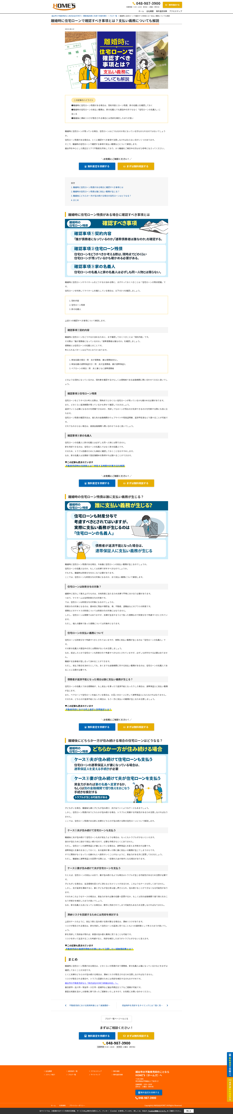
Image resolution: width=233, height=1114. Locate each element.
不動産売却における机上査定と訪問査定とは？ (88, 709)
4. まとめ (75, 200)
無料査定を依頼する (98, 166)
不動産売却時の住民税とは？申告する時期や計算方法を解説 (95, 465)
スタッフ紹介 (50, 1075)
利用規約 (62, 1105)
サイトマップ (95, 1075)
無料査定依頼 (161, 11)
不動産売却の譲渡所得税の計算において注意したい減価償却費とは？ (99, 948)
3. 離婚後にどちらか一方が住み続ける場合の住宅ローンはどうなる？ (101, 195)
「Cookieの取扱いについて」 (157, 1111)
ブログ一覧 (72, 1075)
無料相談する (174, 5)
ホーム (141, 11)
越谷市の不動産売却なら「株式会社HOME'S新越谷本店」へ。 (92, 983)
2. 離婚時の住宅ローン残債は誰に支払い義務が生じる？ (95, 191)
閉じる (188, 1111)
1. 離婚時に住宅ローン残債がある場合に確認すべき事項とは (97, 187)
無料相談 (116, 1071)
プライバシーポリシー (77, 1105)
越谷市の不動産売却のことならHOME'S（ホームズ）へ (152, 1073)
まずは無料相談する (137, 166)
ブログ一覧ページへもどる (116, 1018)
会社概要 (150, 11)
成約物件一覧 (73, 1071)
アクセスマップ (175, 11)
